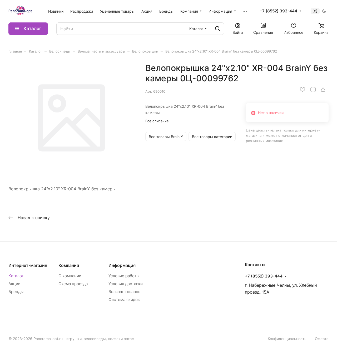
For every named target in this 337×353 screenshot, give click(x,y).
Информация (122, 265)
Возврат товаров (124, 291)
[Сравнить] (313, 89)
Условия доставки (125, 283)
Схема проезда (73, 283)
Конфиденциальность (287, 338)
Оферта (322, 338)
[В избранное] (302, 89)
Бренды (15, 291)
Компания (68, 265)
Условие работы (123, 275)
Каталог (16, 275)
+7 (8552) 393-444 (278, 11)
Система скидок (124, 299)
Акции (14, 283)
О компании (69, 275)
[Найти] (217, 28)
